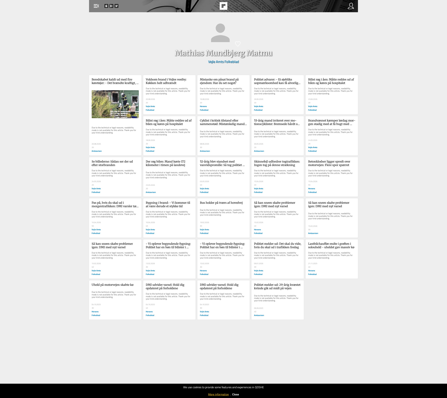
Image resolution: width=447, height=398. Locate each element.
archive (233, 7)
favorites (213, 7)
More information (218, 394)
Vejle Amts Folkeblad (223, 61)
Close (235, 394)
